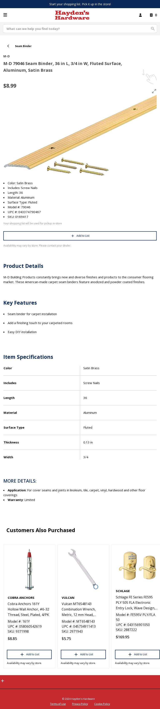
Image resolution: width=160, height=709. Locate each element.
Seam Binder (23, 46)
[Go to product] (29, 569)
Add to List (82, 236)
